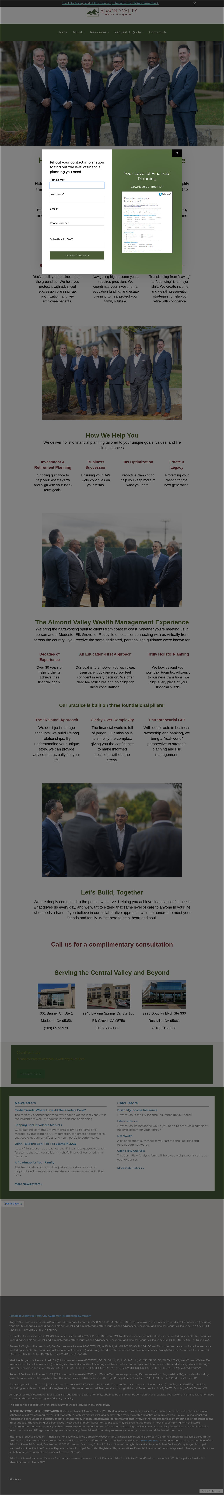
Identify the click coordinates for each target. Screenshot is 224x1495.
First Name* (57, 180)
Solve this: (61, 239)
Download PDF (77, 255)
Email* (54, 208)
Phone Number (59, 223)
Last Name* (57, 194)
